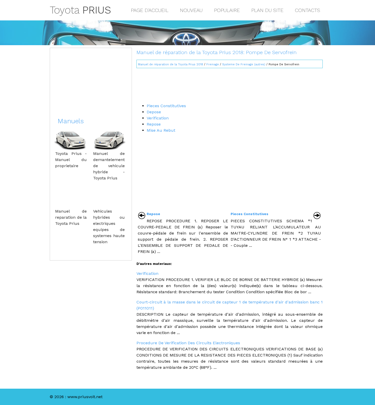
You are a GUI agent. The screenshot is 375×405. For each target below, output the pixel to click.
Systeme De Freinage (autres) (243, 64)
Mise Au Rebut (161, 130)
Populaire (227, 10)
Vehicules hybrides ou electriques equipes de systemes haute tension (109, 226)
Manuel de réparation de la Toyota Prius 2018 (170, 64)
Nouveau (191, 10)
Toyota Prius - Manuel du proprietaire (71, 159)
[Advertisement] (229, 83)
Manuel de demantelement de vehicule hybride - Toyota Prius (109, 165)
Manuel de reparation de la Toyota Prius (71, 217)
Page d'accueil (149, 10)
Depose (154, 111)
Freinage (212, 64)
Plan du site (267, 10)
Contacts (307, 10)
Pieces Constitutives (166, 105)
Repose (154, 124)
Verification (158, 118)
